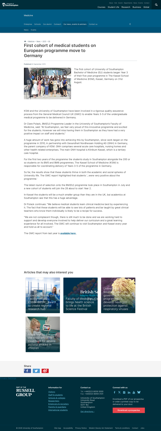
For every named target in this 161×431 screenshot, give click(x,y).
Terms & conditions (122, 428)
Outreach (57, 24)
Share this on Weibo (45, 371)
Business (137, 7)
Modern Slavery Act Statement (101, 428)
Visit (115, 3)
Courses (101, 7)
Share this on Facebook (24, 370)
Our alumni (47, 24)
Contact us (93, 24)
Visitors (51, 392)
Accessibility (68, 428)
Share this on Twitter (36, 371)
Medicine (28, 15)
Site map (57, 428)
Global (146, 7)
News (135, 3)
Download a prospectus (129, 410)
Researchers (53, 401)
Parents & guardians (57, 407)
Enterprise (28, 24)
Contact (146, 3)
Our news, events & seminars (75, 24)
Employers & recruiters (58, 404)
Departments (128, 3)
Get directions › (87, 411)
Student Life (113, 7)
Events (140, 3)
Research (126, 7)
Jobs (142, 428)
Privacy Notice (81, 428)
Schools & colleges (56, 398)
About (111, 3)
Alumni (120, 3)
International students (58, 410)
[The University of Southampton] (10, 4)
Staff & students (55, 395)
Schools (37, 24)
